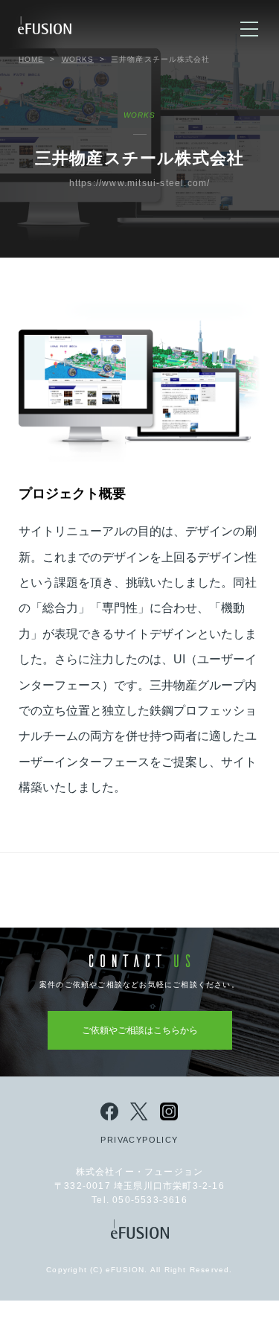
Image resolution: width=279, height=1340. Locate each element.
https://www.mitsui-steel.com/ (140, 183)
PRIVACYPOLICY (139, 1139)
